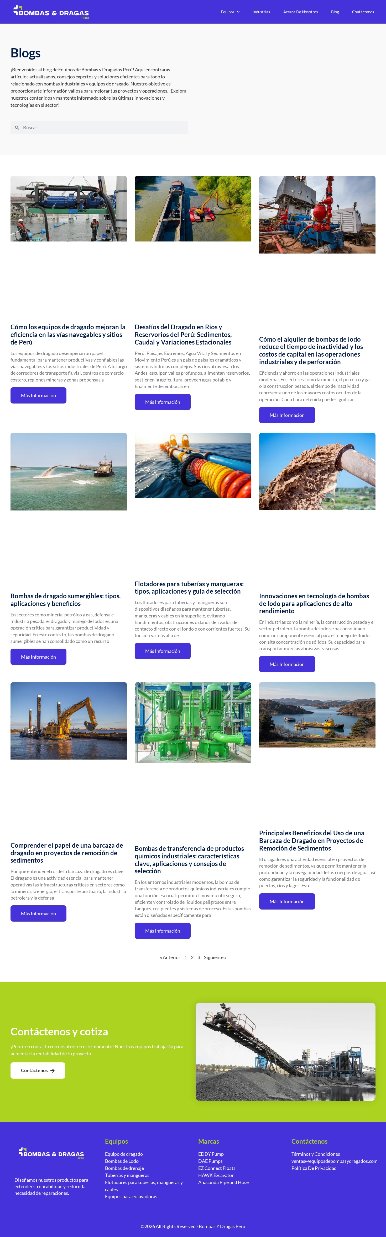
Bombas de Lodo (122, 1161)
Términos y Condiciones (315, 1154)
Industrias (261, 11)
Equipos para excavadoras (131, 1196)
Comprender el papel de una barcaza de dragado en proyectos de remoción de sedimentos (67, 852)
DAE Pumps (210, 1161)
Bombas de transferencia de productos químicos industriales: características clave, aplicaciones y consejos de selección (189, 860)
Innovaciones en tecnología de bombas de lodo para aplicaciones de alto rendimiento (314, 603)
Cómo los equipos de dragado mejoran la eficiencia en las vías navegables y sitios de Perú (68, 334)
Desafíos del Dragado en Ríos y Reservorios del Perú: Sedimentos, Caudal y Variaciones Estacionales (183, 334)
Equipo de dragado (124, 1154)
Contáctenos (363, 11)
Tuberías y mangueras (127, 1175)
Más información (38, 395)
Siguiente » (215, 957)
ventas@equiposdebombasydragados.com (334, 1161)
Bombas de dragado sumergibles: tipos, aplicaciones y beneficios (66, 599)
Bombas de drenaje (124, 1168)
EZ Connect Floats (217, 1168)
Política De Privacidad (314, 1168)
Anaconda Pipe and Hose (223, 1182)
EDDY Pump (211, 1154)
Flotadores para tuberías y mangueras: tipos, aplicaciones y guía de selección (189, 587)
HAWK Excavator (216, 1175)
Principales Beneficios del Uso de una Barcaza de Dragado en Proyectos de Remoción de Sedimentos (311, 840)
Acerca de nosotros (300, 11)
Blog (335, 11)
